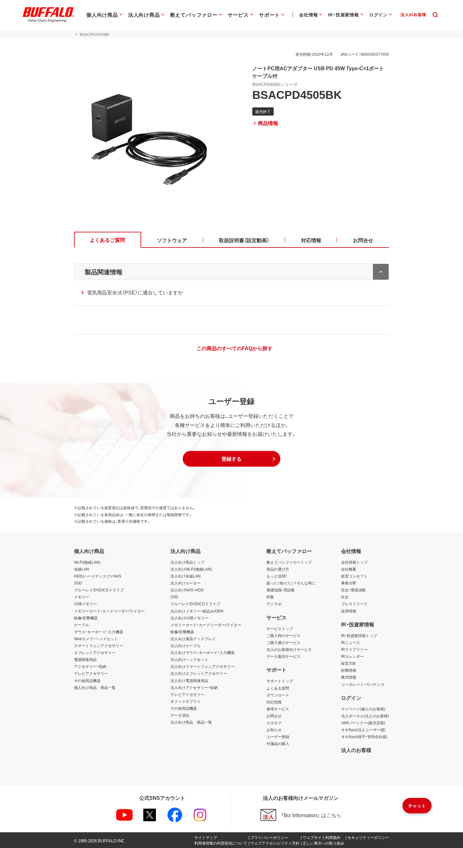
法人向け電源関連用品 (189, 680)
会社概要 (348, 569)
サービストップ (279, 628)
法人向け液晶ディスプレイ (193, 638)
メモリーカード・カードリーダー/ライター (109, 611)
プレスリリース (354, 603)
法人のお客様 (356, 750)
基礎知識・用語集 (280, 590)
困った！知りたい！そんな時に (291, 583)
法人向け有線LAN (185, 576)
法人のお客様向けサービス (289, 649)
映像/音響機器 (86, 618)
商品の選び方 (277, 569)
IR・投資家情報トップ (359, 635)
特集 (270, 597)
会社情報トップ (354, 562)
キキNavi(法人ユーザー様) (363, 729)
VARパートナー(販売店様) (363, 723)
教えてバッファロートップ (289, 562)
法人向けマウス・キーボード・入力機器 (202, 652)
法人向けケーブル (185, 645)
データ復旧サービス (283, 656)
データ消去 (179, 715)
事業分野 (348, 583)
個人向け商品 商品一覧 (95, 687)
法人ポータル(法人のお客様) (365, 716)
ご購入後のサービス (283, 642)
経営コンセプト (354, 576)
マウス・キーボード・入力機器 (98, 632)
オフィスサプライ (185, 701)
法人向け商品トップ (187, 562)
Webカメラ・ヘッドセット (96, 638)
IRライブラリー (354, 649)
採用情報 (348, 611)
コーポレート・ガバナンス (363, 684)
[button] (231, 459)
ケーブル (81, 625)
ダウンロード (277, 695)
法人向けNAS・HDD (187, 590)
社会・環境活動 (353, 590)
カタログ (274, 723)
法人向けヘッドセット (189, 659)
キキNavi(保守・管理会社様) (364, 736)
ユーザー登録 (277, 736)
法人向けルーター (185, 583)
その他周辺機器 (87, 680)
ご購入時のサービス (283, 635)
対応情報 (274, 702)
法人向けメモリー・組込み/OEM (196, 611)
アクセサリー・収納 (90, 666)
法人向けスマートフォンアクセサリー (202, 666)
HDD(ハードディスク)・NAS (97, 576)
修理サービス (277, 709)
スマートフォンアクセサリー (98, 645)
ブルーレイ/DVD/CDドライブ (99, 590)
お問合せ (274, 716)
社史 (345, 597)
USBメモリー (85, 603)
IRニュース (350, 642)
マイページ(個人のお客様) (363, 709)
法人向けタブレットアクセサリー (198, 673)
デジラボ (274, 603)
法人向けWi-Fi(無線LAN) (191, 569)
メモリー (81, 597)
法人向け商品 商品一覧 (191, 722)
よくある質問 (277, 688)
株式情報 (348, 677)
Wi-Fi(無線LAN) (87, 562)
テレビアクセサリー (91, 673)
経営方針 (348, 663)
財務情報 (348, 670)
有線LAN (81, 569)
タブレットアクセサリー (95, 652)
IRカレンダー (352, 656)
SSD (78, 583)
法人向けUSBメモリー (189, 618)
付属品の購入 (277, 743)
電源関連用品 (85, 659)
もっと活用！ (276, 576)
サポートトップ (279, 681)
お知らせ (274, 729)
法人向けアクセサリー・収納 (194, 687)
